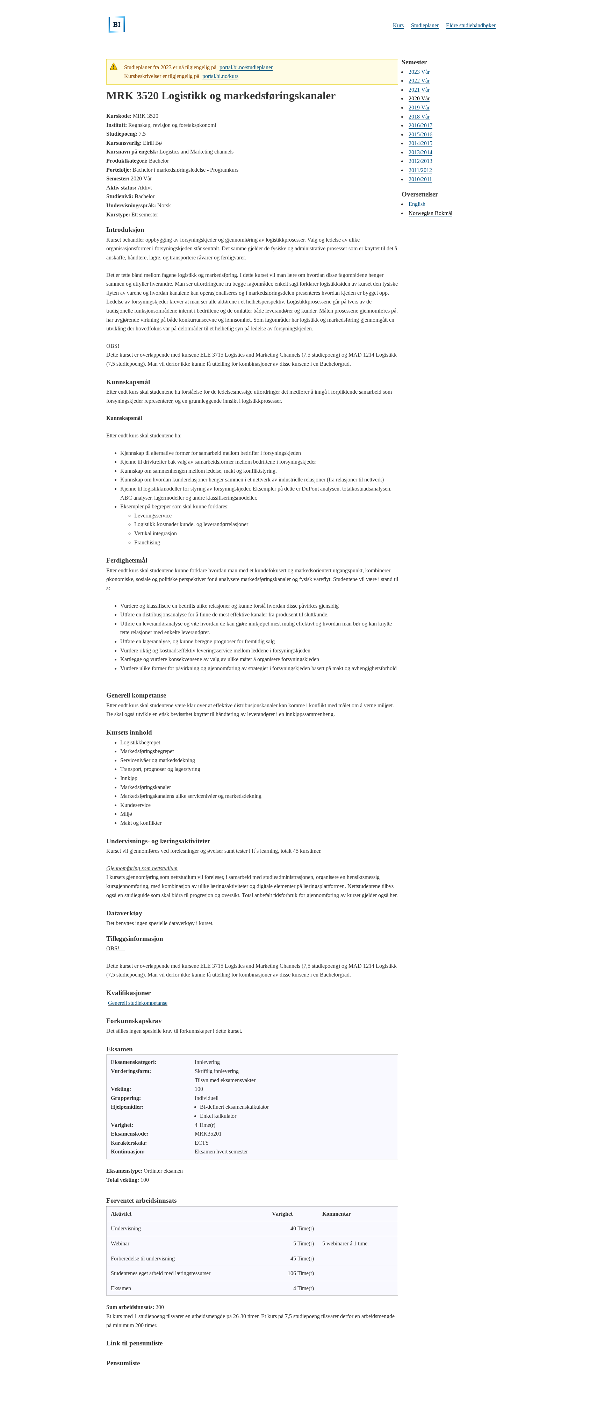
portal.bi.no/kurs (220, 76)
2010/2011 (420, 179)
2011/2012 (420, 170)
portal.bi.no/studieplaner (246, 67)
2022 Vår (419, 81)
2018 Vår (419, 117)
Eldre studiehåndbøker (471, 25)
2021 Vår (419, 90)
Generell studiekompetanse (137, 1003)
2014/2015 (420, 143)
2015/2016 (420, 134)
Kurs (398, 25)
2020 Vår (419, 98)
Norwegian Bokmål (430, 213)
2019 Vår (419, 107)
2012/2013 (420, 161)
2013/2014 (420, 152)
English (417, 204)
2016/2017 (420, 125)
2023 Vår (419, 72)
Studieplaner (425, 25)
